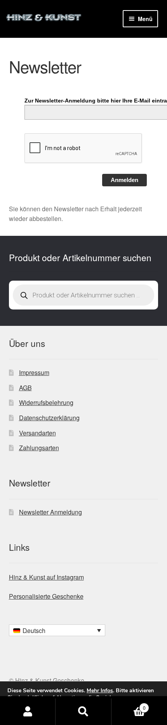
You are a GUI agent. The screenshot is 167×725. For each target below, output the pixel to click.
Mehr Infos (100, 690)
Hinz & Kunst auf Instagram (46, 577)
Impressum (34, 372)
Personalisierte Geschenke (46, 596)
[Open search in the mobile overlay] (83, 295)
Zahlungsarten (39, 447)
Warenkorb (128, 705)
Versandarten (37, 432)
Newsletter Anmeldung (50, 512)
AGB (25, 387)
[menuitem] (57, 630)
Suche (83, 711)
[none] (57, 630)
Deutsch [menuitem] (34, 630)
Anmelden (124, 180)
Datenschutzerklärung (49, 417)
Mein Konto (28, 711)
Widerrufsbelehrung (46, 402)
